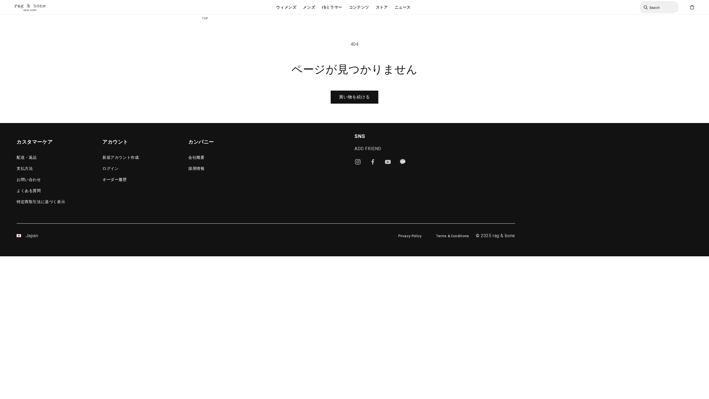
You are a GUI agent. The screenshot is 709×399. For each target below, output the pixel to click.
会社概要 (196, 157)
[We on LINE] (402, 161)
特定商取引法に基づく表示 (41, 202)
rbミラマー (332, 7)
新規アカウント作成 (120, 157)
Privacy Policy (410, 236)
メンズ (309, 7)
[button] (286, 7)
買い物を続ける (354, 96)
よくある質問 (29, 190)
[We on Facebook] (372, 161)
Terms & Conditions (452, 236)
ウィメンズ (286, 7)
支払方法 (25, 168)
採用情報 (196, 168)
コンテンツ (359, 7)
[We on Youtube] (387, 161)
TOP (205, 18)
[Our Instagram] (357, 161)
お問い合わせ (29, 179)
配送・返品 (27, 157)
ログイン (110, 168)
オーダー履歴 (114, 179)
